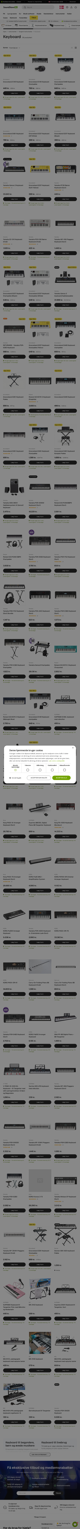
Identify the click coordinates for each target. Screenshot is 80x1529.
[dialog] (40, 764)
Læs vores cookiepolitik (56, 761)
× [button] (73, 748)
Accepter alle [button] (61, 778)
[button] (15, 778)
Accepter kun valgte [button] (39, 778)
